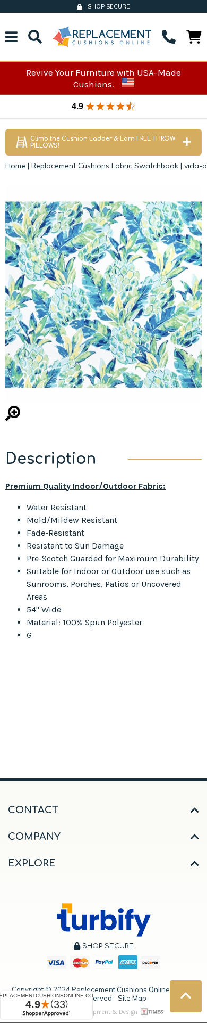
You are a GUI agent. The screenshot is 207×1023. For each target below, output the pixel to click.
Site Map (132, 998)
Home (15, 165)
